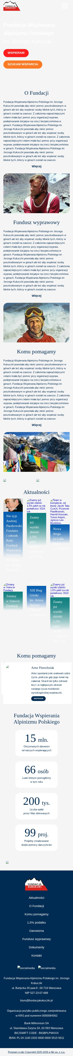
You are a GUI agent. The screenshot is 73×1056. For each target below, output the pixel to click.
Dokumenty (36, 947)
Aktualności (36, 897)
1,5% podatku (36, 922)
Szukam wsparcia (23, 64)
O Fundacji (36, 906)
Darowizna (36, 930)
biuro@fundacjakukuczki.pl (36, 1000)
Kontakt (36, 955)
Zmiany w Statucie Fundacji (13, 601)
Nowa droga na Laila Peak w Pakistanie (61, 538)
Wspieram (16, 52)
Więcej (36, 166)
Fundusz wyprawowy (36, 939)
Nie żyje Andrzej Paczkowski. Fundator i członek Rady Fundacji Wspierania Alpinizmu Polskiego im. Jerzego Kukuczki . (14, 545)
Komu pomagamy (37, 914)
